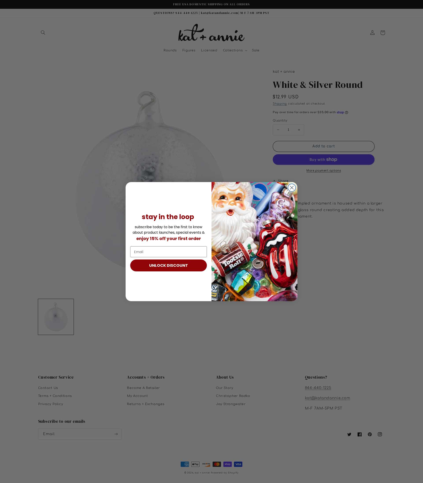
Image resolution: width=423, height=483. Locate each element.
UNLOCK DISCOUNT (168, 265)
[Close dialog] (292, 188)
